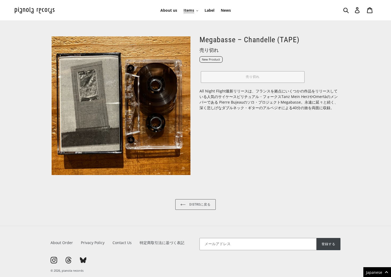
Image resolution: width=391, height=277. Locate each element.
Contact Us (122, 242)
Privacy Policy (93, 242)
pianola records (73, 270)
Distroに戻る (199, 204)
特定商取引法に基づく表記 (162, 242)
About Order (62, 242)
